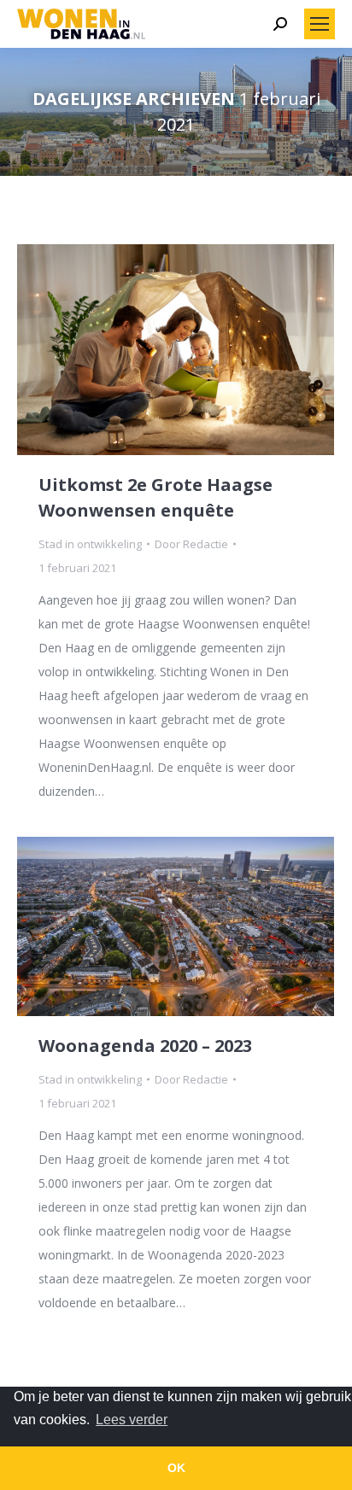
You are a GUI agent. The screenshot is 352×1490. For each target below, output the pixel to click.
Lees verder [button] (131, 1419)
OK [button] (176, 1468)
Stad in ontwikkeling (90, 544)
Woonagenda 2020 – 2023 (145, 1045)
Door (191, 544)
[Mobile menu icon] (319, 24)
